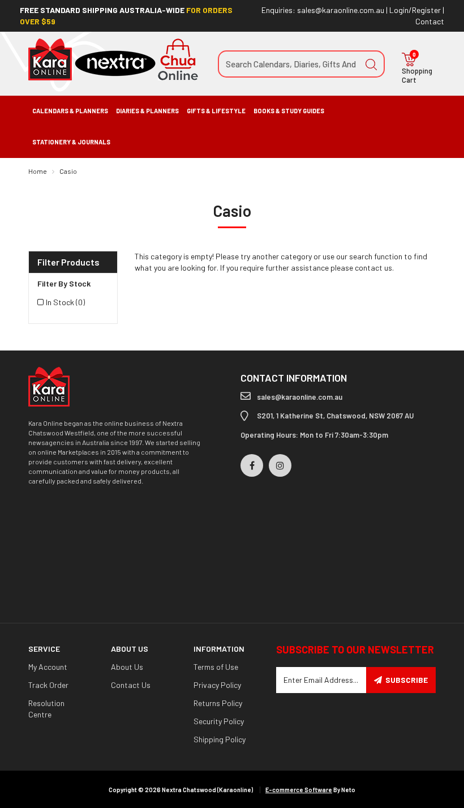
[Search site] (371, 64)
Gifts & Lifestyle (216, 110)
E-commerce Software (298, 789)
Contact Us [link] (131, 685)
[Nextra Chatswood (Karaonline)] (113, 58)
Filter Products (68, 262)
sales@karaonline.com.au (340, 10)
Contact (429, 21)
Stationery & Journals (71, 142)
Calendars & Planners (70, 110)
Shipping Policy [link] (220, 739)
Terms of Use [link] (216, 667)
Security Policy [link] (219, 721)
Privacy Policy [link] (217, 685)
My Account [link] (47, 667)
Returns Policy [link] (218, 703)
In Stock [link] (65, 302)
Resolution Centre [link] (46, 708)
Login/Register (415, 10)
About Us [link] (127, 667)
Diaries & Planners (147, 110)
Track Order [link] (48, 685)
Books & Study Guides (289, 110)
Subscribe (406, 680)
